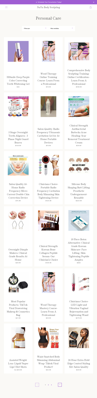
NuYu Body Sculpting (48, 7)
